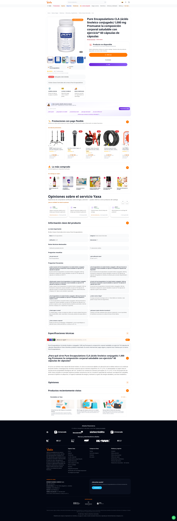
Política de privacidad (116, 455)
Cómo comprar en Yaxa (73, 462)
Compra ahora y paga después (75, 459)
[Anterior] (50, 183)
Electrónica (102, 6)
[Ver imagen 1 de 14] (50, 60)
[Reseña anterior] (123, 201)
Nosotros (70, 466)
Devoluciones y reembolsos (117, 459)
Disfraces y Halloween (112, 6)
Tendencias (75, 6)
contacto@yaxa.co (55, 487)
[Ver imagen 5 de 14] (80, 60)
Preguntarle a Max (124, 108)
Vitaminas (62, 13)
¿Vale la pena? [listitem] (51, 111)
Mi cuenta (92, 457)
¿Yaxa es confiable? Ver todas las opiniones (58, 202)
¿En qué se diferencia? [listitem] (97, 111)
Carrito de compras (94, 453)
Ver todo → (127, 6)
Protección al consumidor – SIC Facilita (120, 462)
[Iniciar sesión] (125, 2)
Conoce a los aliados (100, 428)
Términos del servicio (116, 461)
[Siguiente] (126, 183)
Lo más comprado (72, 457)
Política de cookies (115, 457)
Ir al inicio (108, 60)
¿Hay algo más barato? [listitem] (86, 111)
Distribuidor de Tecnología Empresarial (77, 470)
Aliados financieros (72, 461)
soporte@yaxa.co (55, 489)
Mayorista (69, 6)
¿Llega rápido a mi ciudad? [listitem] (61, 111)
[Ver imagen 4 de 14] (72, 60)
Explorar (70, 453)
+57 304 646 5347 (61, 491)
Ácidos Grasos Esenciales (84, 13)
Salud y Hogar (55, 13)
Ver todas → (124, 397)
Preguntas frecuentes (73, 468)
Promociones (56, 6)
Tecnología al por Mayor (73, 472)
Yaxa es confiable (72, 464)
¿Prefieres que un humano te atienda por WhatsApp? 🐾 (88, 114)
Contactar (97, 487)
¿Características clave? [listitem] (74, 111)
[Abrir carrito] (129, 2)
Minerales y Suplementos (71, 13)
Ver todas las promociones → (55, 127)
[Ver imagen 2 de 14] (58, 60)
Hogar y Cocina (95, 6)
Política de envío (115, 453)
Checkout (92, 455)
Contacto (113, 451)
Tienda (91, 451)
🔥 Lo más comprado (85, 6)
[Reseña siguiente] (127, 201)
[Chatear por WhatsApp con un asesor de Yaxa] (174, 518)
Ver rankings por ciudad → (54, 173)
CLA (93, 13)
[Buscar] (105, 2)
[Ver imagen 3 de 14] (65, 60)
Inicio (49, 13)
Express (63, 6)
